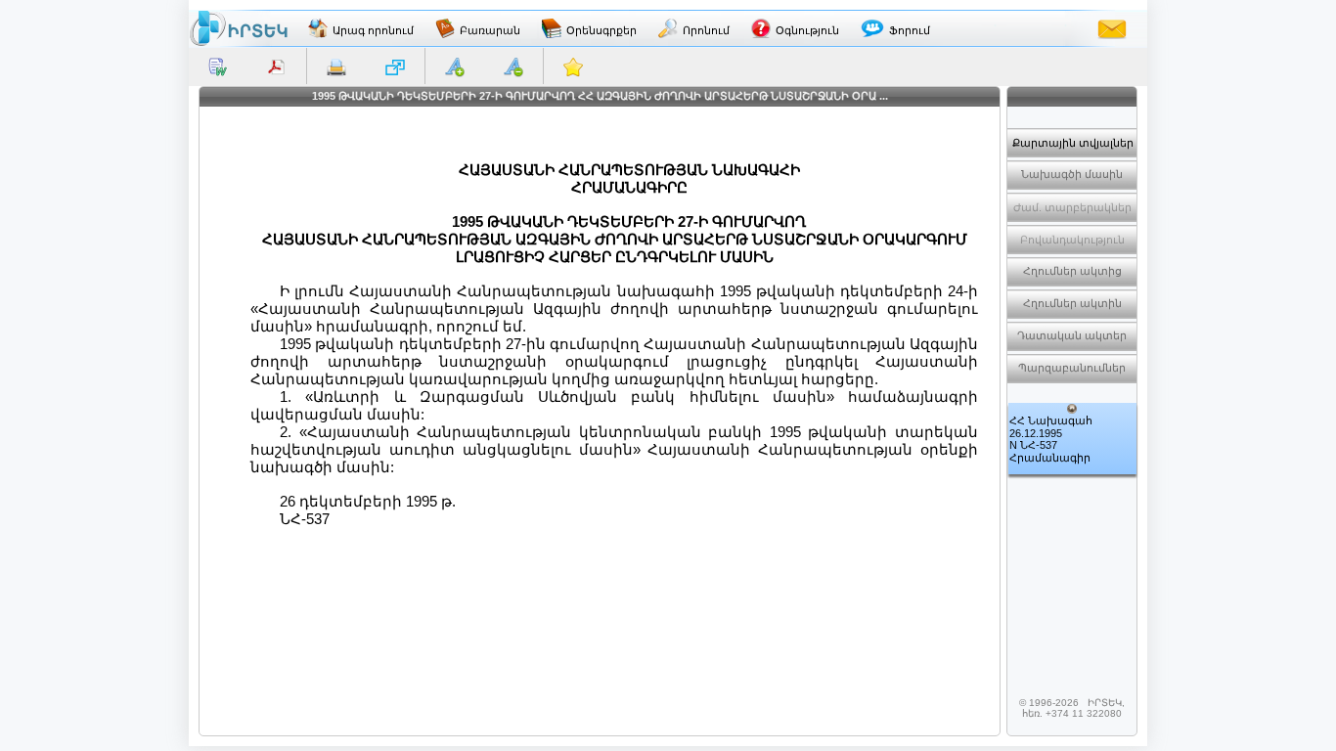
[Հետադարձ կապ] (1112, 28)
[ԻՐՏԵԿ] (239, 28)
